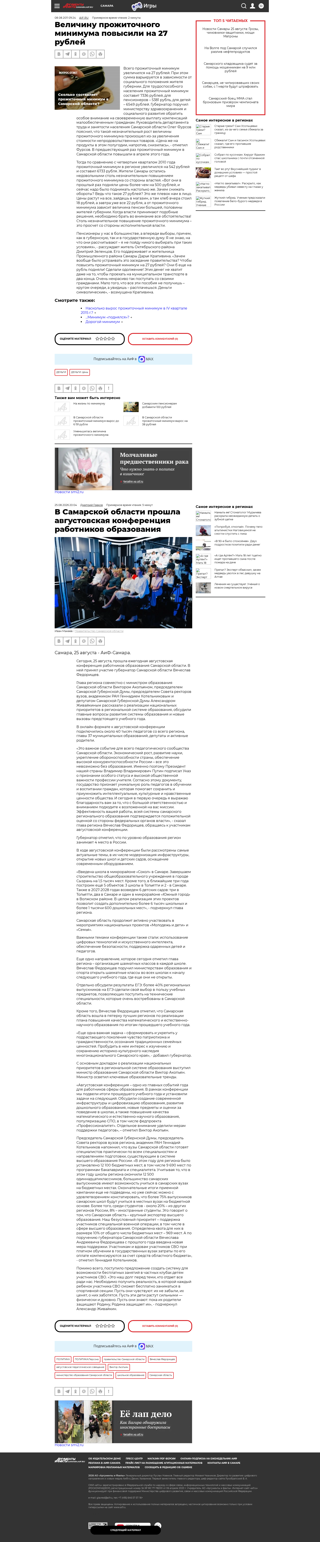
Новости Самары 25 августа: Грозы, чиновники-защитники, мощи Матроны (230, 32)
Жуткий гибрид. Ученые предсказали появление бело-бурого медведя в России (239, 201)
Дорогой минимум (103, 322)
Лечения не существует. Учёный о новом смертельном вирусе (237, 585)
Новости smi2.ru (69, 492)
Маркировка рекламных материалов (114, 1467)
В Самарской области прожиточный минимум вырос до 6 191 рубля (96, 421)
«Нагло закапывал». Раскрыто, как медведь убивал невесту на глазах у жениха (238, 187)
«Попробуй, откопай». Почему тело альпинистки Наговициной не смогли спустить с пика (238, 530)
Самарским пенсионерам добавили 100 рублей (159, 405)
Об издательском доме (104, 1458)
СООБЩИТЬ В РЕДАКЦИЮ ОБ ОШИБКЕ (168, 1467)
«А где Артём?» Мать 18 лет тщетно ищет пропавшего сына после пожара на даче (238, 559)
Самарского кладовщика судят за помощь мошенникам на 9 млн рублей (230, 67)
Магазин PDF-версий (161, 1458)
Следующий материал (125, 1530)
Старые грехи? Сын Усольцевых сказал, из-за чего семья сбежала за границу (238, 129)
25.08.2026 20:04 (66, 505)
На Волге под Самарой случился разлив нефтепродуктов (230, 50)
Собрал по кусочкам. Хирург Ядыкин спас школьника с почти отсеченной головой (239, 158)
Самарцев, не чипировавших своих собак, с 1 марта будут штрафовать (230, 84)
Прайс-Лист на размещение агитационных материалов (163, 1463)
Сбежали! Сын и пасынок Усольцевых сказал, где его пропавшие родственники (239, 144)
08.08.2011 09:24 (65, 17)
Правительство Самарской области (99, 631)
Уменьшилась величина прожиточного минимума (90, 433)
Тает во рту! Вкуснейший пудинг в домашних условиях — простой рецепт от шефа (237, 172)
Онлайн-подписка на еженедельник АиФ (208, 1458)
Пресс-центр (134, 1458)
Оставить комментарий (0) (160, 339)
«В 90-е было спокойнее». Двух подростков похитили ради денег (237, 542)
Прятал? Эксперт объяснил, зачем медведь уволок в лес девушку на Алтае (237, 573)
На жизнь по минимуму (89, 403)
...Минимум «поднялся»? (107, 317)
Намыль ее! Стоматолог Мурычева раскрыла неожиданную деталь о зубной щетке (237, 516)
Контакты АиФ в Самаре (223, 1463)
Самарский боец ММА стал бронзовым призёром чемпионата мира (230, 102)
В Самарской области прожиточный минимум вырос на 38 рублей (165, 421)
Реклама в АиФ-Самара (104, 1463)
